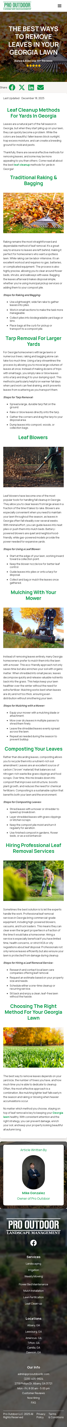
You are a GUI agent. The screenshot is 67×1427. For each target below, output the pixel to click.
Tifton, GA (33, 1342)
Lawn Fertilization (33, 1297)
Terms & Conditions (56, 1415)
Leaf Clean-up (33, 1303)
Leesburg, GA (33, 1331)
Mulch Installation (33, 1290)
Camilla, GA (33, 1347)
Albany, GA (33, 1325)
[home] (16, 6)
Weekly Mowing (33, 1276)
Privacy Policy (41, 1415)
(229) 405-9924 (33, 1378)
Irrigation (33, 1270)
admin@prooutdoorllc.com (33, 1374)
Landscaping (33, 1263)
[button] (59, 6)
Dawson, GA (33, 1352)
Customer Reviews (33, 1393)
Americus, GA (33, 1338)
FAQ (33, 1402)
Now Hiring (33, 1397)
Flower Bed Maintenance (33, 1284)
